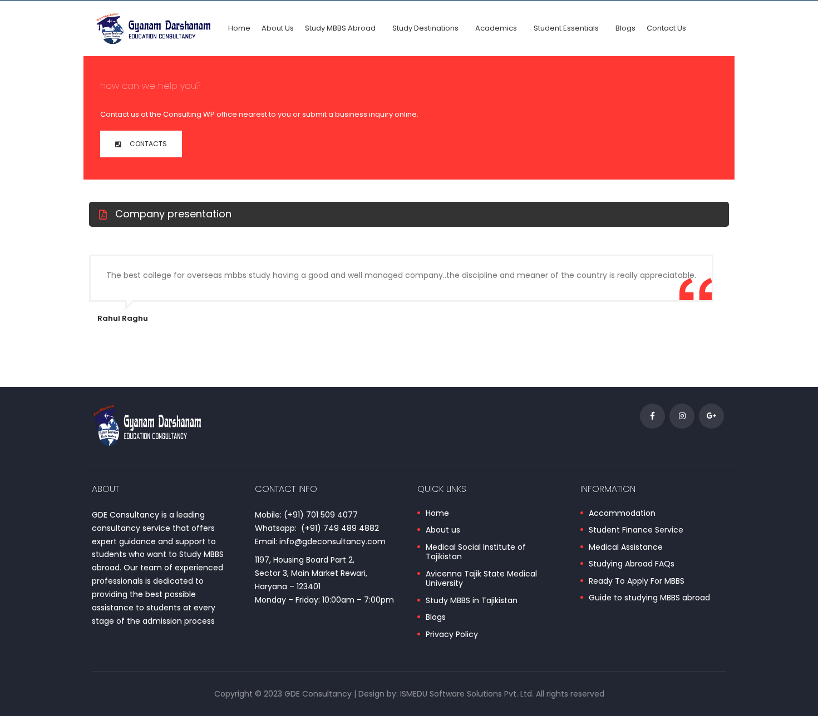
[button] (141, 144)
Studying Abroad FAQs (631, 564)
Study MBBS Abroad (340, 28)
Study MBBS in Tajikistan (472, 601)
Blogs (625, 28)
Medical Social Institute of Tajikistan (476, 552)
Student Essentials (566, 28)
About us (443, 530)
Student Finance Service (636, 530)
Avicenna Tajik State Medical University (481, 579)
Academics (496, 28)
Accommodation (622, 514)
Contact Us (666, 28)
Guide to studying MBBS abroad (649, 598)
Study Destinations (425, 28)
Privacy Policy (452, 635)
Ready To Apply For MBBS (636, 581)
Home (239, 28)
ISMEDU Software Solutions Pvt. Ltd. (467, 693)
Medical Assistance (626, 548)
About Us (278, 28)
